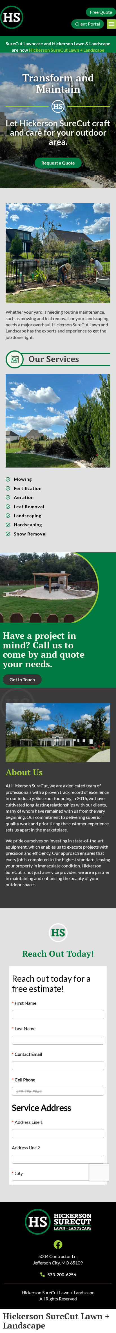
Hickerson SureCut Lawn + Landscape (56, 1321)
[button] (111, 24)
